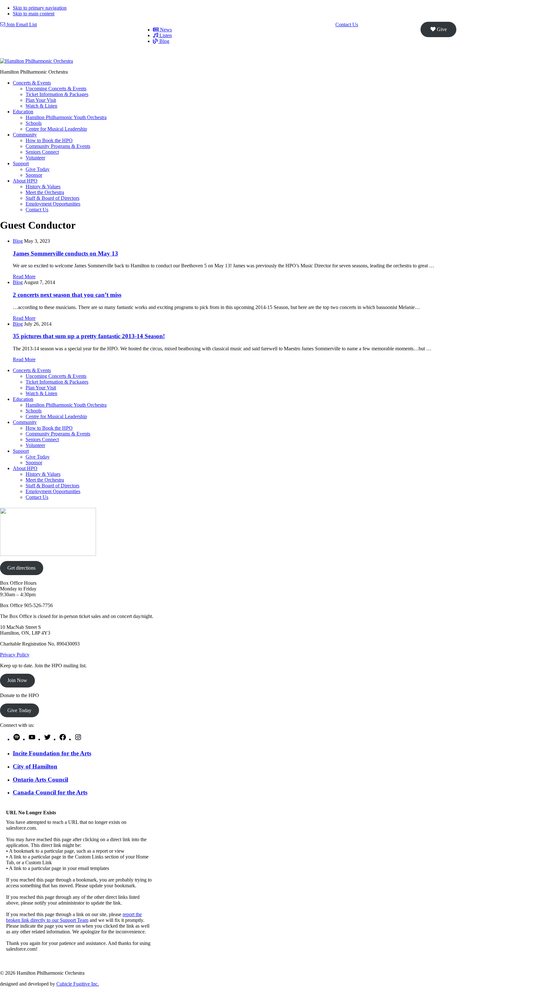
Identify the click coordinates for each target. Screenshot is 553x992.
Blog (18, 241)
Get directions (21, 568)
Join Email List (21, 24)
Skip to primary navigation (40, 8)
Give (441, 29)
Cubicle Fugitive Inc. (77, 984)
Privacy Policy (14, 654)
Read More (24, 276)
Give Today (19, 710)
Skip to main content (33, 13)
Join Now (17, 680)
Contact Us (346, 24)
